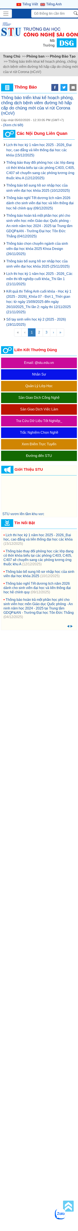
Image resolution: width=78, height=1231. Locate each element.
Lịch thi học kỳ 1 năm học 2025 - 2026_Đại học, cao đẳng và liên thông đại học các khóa (39, 150)
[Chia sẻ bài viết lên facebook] (54, 87)
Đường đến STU (39, 456)
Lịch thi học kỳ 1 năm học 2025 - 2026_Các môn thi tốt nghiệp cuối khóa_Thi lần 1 (39, 279)
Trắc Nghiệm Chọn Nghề (39, 432)
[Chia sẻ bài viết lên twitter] (63, 87)
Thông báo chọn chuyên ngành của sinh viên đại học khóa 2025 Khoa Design (37, 249)
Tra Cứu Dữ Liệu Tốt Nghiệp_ (39, 421)
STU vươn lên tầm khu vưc (23, 514)
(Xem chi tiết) (13, 125)
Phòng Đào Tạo (63, 56)
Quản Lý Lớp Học (39, 386)
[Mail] (73, 87)
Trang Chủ (11, 56)
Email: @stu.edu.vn (39, 363)
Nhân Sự (39, 374)
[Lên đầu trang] (68, 1206)
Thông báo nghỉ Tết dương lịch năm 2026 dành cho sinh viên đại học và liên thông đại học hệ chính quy (40, 203)
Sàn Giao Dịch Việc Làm (39, 409)
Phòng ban (35, 56)
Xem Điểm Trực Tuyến (39, 444)
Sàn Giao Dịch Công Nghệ (39, 397)
